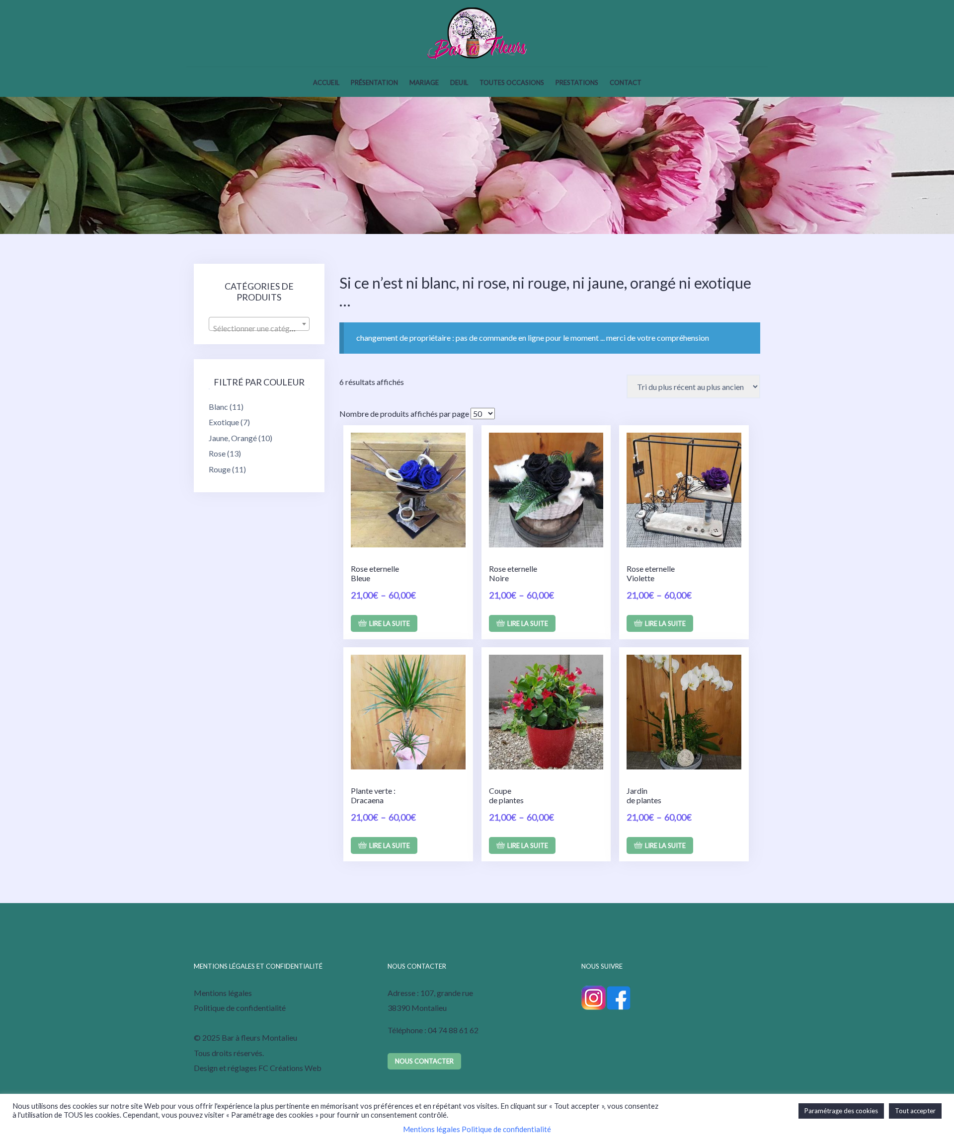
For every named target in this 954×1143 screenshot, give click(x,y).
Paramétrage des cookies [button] (841, 1111)
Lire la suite (389, 623)
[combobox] (259, 324)
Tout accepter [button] (915, 1111)
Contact (625, 82)
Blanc (218, 406)
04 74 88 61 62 (453, 1030)
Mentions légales (223, 992)
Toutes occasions (511, 82)
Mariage (424, 82)
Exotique (224, 422)
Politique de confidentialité (240, 1007)
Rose (217, 453)
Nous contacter (424, 1061)
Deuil (459, 82)
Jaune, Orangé (233, 438)
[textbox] (259, 328)
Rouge (220, 469)
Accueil (326, 82)
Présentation (374, 82)
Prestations (577, 82)
